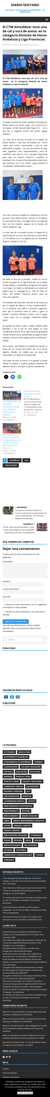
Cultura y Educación (30, 767)
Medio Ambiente (11, 816)
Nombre (6, 581)
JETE (28, 791)
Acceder (6, 1068)
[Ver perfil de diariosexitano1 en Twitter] (7, 1057)
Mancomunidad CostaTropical (18, 806)
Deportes (8, 772)
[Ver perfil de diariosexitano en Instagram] (10, 1057)
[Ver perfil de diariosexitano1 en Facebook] (4, 1057)
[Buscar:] (25, 640)
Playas (7, 840)
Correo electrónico (11, 589)
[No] (46, 1087)
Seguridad (39, 840)
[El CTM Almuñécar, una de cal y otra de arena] (34, 403)
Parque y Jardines (12, 830)
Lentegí (31, 801)
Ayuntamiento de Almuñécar (17, 762)
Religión (18, 840)
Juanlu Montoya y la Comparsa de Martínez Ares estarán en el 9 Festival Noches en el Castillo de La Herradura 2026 (23, 935)
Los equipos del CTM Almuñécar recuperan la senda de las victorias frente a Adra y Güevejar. (12, 408)
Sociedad (8, 850)
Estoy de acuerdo (25, 1093)
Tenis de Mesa (11, 465)
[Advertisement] (25, 487)
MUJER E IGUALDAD (29, 816)
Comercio (38, 762)
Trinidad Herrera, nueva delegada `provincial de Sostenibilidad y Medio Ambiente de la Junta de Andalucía (25, 1028)
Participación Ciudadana (15, 835)
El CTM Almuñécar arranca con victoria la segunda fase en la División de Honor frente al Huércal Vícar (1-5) (12, 441)
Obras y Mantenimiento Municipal (29, 821)
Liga (26, 460)
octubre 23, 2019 (11, 44)
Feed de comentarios (11, 1077)
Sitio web (7, 596)
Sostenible (21, 850)
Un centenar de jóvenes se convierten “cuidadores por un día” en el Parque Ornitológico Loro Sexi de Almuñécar (25, 900)
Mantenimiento (11, 811)
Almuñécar (14, 460)
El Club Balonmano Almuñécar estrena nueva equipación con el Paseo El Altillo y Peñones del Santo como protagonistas (25, 910)
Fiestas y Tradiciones (32, 781)
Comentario (8, 561)
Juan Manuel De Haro (30, 44)
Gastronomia (32, 786)
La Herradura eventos (14, 801)
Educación (35, 772)
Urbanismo (9, 860)
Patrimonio (36, 835)
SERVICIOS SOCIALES (12, 845)
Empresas (8, 776)
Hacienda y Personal (13, 791)
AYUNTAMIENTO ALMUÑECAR (16, 757)
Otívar (7, 825)
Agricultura (24, 752)
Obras (6, 821)
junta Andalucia (11, 796)
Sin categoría (30, 845)
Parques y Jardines (22, 825)
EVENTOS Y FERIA (23, 776)
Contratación (10, 767)
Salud (28, 840)
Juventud (27, 796)
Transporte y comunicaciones (18, 855)
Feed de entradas (10, 1073)
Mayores (26, 811)
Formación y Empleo (13, 786)
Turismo (39, 855)
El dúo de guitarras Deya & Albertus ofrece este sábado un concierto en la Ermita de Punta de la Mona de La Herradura (24, 881)
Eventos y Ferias (11, 781)
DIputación (21, 772)
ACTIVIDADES (9, 752)
